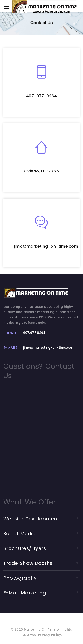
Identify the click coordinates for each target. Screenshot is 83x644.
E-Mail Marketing (24, 593)
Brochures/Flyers (24, 548)
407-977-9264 (41, 96)
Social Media (19, 533)
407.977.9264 (34, 333)
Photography (20, 578)
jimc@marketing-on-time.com (46, 246)
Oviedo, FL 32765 (41, 171)
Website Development (31, 519)
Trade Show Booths (27, 563)
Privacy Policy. (50, 635)
